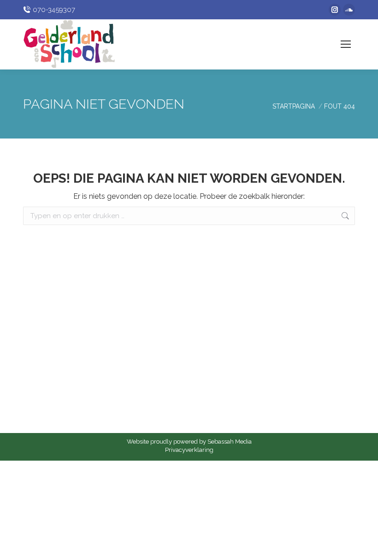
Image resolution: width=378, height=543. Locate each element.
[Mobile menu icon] (346, 44)
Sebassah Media (229, 441)
